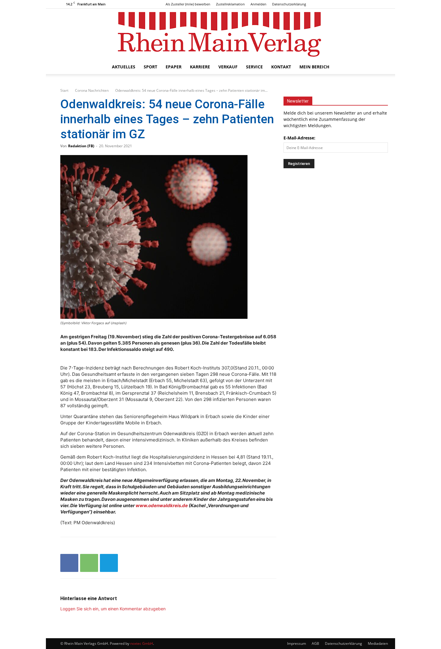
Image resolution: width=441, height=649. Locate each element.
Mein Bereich (314, 67)
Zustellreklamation (230, 4)
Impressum (296, 643)
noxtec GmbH (141, 643)
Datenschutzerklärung (289, 4)
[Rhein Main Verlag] (220, 34)
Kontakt (281, 67)
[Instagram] (366, 4)
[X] (376, 4)
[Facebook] (356, 4)
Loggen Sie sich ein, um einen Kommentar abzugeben (113, 608)
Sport (150, 67)
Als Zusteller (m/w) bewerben (188, 4)
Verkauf (228, 67)
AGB (315, 643)
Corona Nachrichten (92, 90)
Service (254, 67)
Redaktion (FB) (81, 145)
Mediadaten (378, 643)
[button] (373, 67)
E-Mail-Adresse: (299, 138)
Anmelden (258, 4)
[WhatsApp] (89, 563)
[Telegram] (109, 563)
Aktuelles (123, 67)
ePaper (174, 67)
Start (64, 90)
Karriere (200, 67)
